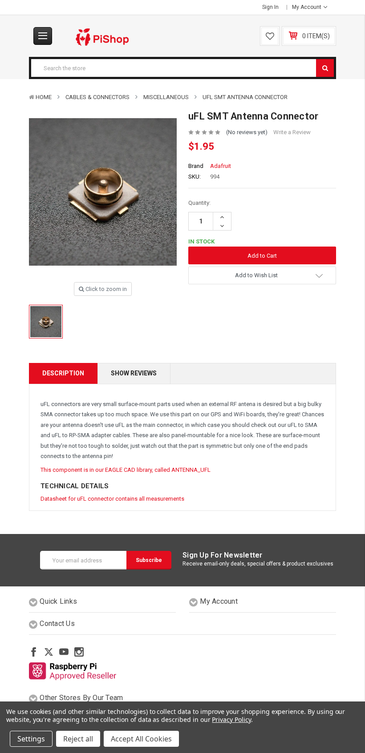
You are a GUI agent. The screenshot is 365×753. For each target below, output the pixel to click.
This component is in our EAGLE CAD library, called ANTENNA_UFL (126, 469)
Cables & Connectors (97, 97)
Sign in (270, 7)
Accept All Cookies (141, 739)
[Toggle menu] (42, 36)
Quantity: (199, 202)
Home (44, 97)
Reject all (78, 739)
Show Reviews (134, 373)
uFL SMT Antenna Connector (245, 97)
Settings (31, 739)
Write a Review (292, 132)
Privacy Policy (231, 719)
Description (63, 373)
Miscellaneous (166, 97)
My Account (307, 7)
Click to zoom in (105, 289)
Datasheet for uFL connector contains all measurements (112, 498)
